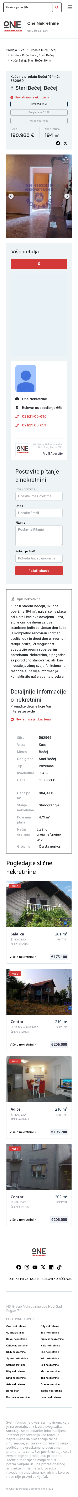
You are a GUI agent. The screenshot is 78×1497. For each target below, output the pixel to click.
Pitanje (20, 522)
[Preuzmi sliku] (66, 160)
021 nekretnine (15, 1332)
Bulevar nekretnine (52, 1339)
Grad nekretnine (16, 1326)
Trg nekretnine (50, 1377)
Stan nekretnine (16, 1364)
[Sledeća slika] (67, 196)
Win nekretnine (50, 1358)
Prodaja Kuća (15, 50)
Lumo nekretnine (51, 1397)
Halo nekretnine (50, 1345)
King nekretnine (16, 1377)
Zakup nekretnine (51, 1390)
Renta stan (12, 1390)
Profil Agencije (52, 453)
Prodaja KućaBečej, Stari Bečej (32, 55)
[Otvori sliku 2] (39, 196)
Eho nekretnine (50, 1352)
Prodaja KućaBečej (43, 50)
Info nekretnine (50, 1332)
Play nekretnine (15, 1371)
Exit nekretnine (50, 1364)
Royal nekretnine (16, 1339)
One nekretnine (50, 1384)
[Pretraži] (57, 7)
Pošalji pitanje (39, 570)
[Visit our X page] (43, 1267)
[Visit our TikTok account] (59, 1267)
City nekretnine (50, 1326)
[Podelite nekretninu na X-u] (65, 143)
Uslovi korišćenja (57, 1279)
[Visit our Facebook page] (18, 1267)
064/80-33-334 (37, 31)
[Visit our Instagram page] (26, 1267)
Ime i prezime (25, 489)
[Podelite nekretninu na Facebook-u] (58, 143)
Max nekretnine (50, 1371)
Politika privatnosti (23, 1279)
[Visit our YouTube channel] (34, 1267)
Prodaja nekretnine (18, 1397)
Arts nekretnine (15, 1384)
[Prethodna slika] (11, 196)
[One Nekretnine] (12, 26)
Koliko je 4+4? (25, 551)
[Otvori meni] (70, 7)
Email (19, 506)
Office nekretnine (17, 1345)
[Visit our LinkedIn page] (51, 1267)
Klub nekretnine (16, 1352)
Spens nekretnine (17, 1358)
